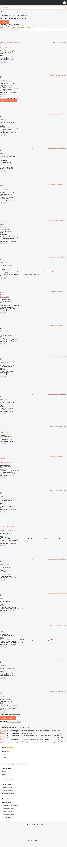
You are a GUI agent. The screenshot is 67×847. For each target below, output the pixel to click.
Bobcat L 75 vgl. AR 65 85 (8, 530)
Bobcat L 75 (3, 631)
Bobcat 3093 (4, 190)
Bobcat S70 (3, 81)
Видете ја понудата (7, 718)
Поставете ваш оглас (8, 100)
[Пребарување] (64, 7)
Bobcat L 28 (3, 227)
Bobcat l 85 (3, 48)
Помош (4, 757)
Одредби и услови (7, 787)
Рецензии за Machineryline (9, 796)
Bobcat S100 (4, 119)
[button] (64, 2)
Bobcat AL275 (2, 742)
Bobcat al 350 (4, 362)
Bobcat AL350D (4, 564)
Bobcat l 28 (3, 399)
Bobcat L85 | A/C (5, 462)
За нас (4, 754)
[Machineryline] (2, 12)
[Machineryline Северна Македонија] (11, 2)
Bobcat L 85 (3, 598)
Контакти (4, 760)
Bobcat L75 (3, 496)
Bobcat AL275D (4, 297)
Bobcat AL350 (4, 432)
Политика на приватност (9, 790)
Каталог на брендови (8, 799)
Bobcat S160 (4, 262)
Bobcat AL (2, 736)
